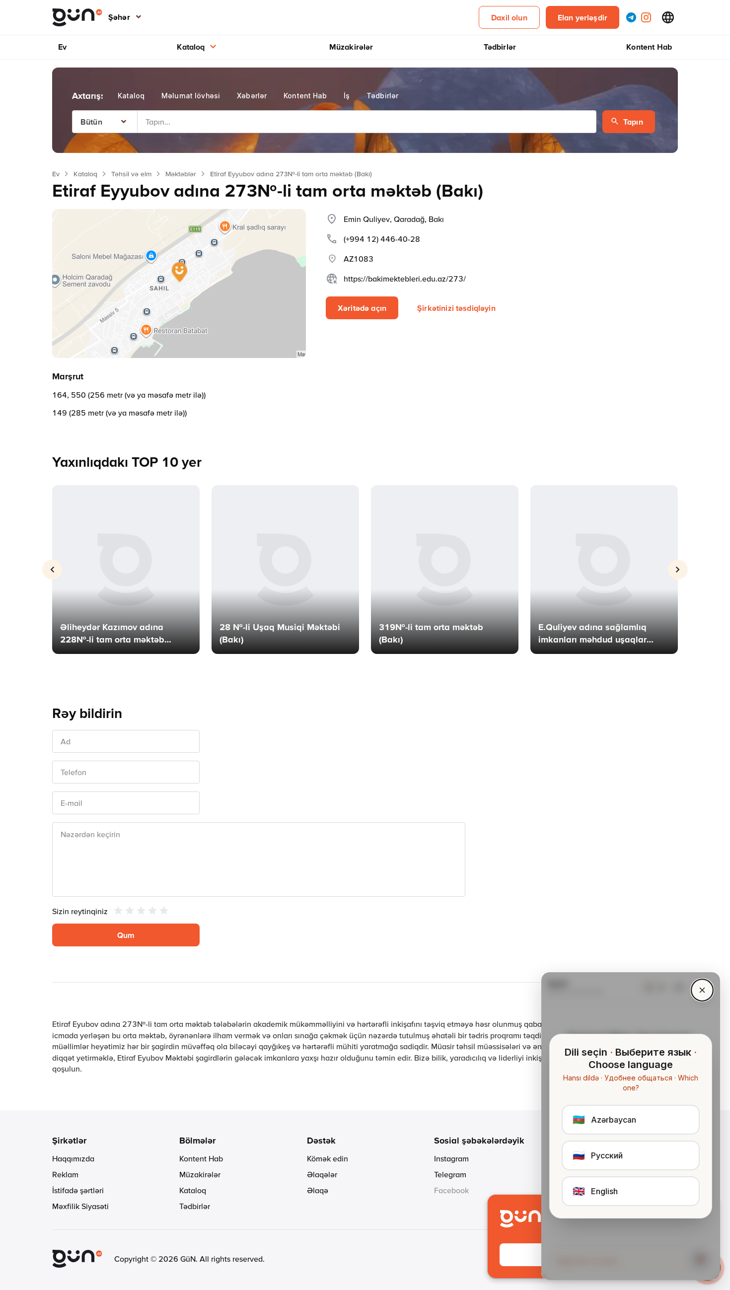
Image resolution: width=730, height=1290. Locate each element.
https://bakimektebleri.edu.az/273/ (405, 278)
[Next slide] (678, 569)
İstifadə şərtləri (78, 1190)
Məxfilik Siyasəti (80, 1206)
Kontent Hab (649, 46)
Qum (126, 935)
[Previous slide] (52, 569)
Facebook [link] (451, 1190)
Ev (62, 46)
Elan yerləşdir (582, 17)
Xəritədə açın (362, 307)
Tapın (633, 121)
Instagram (451, 1158)
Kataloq (191, 46)
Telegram (450, 1174)
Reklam (65, 1174)
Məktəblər (180, 174)
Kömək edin (327, 1158)
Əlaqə (317, 1190)
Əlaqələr (322, 1174)
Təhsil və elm (131, 174)
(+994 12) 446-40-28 (382, 238)
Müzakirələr (351, 46)
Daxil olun (509, 17)
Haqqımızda (73, 1158)
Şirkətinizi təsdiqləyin (456, 307)
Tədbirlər (500, 46)
